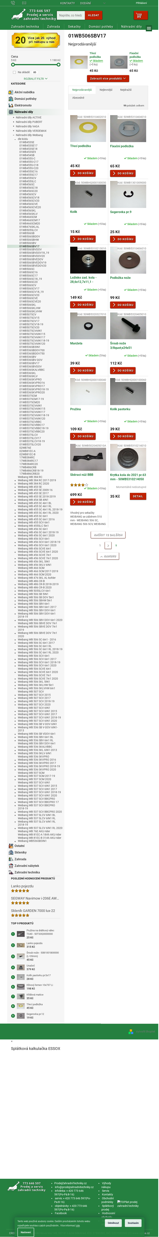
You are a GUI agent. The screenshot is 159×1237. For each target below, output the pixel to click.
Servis (105, 1190)
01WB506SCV (27, 285)
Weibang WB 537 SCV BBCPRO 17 (38, 802)
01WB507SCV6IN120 (32, 343)
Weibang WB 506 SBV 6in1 (34, 603)
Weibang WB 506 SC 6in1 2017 (36, 642)
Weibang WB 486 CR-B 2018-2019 (38, 584)
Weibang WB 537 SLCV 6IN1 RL (37, 818)
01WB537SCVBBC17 (32, 424)
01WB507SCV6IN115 (32, 334)
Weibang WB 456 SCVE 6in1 (34, 548)
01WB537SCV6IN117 (32, 411)
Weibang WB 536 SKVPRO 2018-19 (39, 766)
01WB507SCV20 (29, 327)
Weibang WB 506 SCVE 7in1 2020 (38, 678)
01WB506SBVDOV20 (32, 256)
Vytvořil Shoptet (145, 1031)
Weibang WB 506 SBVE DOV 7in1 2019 (37, 628)
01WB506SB (27, 233)
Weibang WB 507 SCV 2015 (34, 694)
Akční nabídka (25, 92)
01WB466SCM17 (29, 220)
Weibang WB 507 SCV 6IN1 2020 (37, 720)
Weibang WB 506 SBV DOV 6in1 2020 (40, 619)
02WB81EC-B (27, 454)
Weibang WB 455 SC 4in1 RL (35, 506)
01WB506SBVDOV (30, 249)
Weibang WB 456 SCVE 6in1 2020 (38, 551)
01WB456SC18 (28, 187)
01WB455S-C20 (28, 168)
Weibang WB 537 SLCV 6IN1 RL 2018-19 (37, 823)
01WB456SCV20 (29, 200)
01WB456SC (27, 184)
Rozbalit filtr (34, 78)
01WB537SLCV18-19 (32, 441)
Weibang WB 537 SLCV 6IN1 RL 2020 (40, 828)
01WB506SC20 (28, 281)
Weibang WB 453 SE (30, 486)
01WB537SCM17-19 (31, 399)
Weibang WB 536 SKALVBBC (35, 746)
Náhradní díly (24, 112)
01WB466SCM (28, 216)
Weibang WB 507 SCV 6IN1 (34, 707)
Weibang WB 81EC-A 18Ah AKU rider (39, 834)
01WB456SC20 (28, 191)
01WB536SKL (27, 373)
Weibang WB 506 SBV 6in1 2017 (37, 607)
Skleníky (21, 852)
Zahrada (20, 859)
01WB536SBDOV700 (32, 350)
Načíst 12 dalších (108, 534)
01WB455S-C (27, 158)
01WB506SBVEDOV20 (32, 265)
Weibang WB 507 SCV (31, 691)
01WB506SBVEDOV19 (32, 262)
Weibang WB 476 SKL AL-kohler (37, 577)
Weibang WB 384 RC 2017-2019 (37, 480)
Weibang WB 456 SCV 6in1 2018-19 (39, 542)
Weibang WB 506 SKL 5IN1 (34, 681)
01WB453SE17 (28, 145)
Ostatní (19, 846)
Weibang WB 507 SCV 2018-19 (36, 701)
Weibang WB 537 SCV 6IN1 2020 (37, 795)
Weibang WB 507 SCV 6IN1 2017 (37, 714)
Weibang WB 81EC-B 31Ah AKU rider (39, 837)
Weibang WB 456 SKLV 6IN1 (35, 564)
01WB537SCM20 (29, 402)
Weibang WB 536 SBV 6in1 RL (36, 740)
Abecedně (78, 97)
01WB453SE (26, 142)
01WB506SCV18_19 (31, 291)
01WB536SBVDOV (30, 366)
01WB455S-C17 (28, 161)
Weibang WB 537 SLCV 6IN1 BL (37, 815)
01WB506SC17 (28, 275)
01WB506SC (27, 269)
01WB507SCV (27, 314)
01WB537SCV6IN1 (30, 405)
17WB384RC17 (28, 460)
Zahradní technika (27, 872)
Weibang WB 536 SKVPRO (33, 756)
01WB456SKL (27, 210)
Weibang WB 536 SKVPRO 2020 (37, 769)
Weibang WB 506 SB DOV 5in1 (36, 597)
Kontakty (67, 3)
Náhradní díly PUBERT (29, 121)
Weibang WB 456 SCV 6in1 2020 (37, 545)
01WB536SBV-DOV (30, 359)
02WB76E (25, 447)
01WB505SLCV (28, 230)
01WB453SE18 (28, 148)
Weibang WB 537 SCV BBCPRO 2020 (40, 811)
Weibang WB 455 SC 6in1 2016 (36, 519)
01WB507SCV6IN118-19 (34, 340)
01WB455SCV (27, 178)
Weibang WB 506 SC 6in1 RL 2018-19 (40, 649)
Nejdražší (125, 89)
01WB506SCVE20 (30, 301)
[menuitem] (25, 27)
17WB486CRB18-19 (31, 470)
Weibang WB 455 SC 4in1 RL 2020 (38, 512)
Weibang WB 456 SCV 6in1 (34, 538)
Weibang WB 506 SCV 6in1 (34, 655)
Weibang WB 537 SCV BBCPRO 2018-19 (36, 807)
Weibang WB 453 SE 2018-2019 (37, 496)
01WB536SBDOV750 (32, 353)
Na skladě (27, 72)
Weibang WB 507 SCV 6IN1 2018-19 (39, 717)
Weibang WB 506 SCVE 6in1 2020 (38, 672)
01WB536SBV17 (29, 363)
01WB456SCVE (28, 203)
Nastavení (26, 1232)
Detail (138, 496)
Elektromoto (23, 105)
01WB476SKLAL (29, 226)
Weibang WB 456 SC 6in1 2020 (36, 535)
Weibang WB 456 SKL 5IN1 (34, 561)
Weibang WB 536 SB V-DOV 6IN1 (37, 724)
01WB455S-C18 (28, 165)
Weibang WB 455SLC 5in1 (33, 525)
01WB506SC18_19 (30, 278)
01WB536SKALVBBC (32, 369)
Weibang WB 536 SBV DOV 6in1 (37, 743)
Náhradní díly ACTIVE (28, 117)
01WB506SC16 (28, 272)
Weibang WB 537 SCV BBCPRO (36, 798)
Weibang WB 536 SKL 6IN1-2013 (37, 750)
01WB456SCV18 (29, 197)
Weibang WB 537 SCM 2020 (34, 779)
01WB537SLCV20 (30, 444)
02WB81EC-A (27, 451)
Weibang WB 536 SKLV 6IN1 (35, 753)
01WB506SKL (27, 304)
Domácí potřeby (25, 99)
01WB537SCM (28, 395)
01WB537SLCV (28, 434)
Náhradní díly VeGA (27, 126)
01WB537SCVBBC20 (32, 431)
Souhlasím (133, 1223)
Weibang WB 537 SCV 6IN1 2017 (37, 789)
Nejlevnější (106, 89)
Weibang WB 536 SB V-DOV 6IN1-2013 (38, 729)
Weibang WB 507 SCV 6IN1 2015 (37, 711)
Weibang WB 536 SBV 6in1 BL (36, 737)
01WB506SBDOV (29, 236)
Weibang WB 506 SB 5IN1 (33, 594)
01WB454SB (27, 155)
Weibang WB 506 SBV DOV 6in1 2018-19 (37, 615)
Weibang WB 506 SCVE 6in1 (34, 668)
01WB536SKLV (28, 376)
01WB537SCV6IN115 (32, 408)
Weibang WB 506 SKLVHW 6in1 (36, 688)
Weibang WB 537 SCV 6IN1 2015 (37, 785)
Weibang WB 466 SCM (31, 567)
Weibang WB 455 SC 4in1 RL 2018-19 (40, 509)
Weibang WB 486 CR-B (31, 581)
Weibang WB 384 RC (30, 477)
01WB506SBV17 (29, 246)
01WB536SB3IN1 (29, 346)
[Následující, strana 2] (108, 545)
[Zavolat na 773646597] (16, 3)
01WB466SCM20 (29, 223)
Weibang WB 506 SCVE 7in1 (34, 675)
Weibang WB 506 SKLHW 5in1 (36, 685)
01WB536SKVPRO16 (32, 382)
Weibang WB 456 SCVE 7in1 (34, 554)
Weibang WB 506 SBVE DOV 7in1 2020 (37, 634)
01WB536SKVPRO (30, 379)
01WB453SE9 (27, 151)
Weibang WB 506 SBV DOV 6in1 (37, 610)
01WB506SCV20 (29, 295)
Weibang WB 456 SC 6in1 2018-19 (38, 532)
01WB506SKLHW (29, 308)
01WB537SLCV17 (30, 438)
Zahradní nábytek (27, 866)
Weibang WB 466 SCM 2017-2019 (38, 571)
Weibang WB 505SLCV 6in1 (34, 590)
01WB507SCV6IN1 (30, 330)
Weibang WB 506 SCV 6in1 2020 (37, 665)
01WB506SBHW (29, 239)
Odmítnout (113, 1223)
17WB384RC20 (28, 464)
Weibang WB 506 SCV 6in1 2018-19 (39, 662)
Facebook (61, 1213)
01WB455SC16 (28, 171)
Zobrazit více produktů (106, 78)
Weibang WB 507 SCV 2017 (34, 697)
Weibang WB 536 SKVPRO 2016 (37, 759)
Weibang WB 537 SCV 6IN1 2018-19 (39, 792)
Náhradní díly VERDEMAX (31, 130)
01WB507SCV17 (29, 321)
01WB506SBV (27, 243)
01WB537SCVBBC (30, 421)
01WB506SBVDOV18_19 (34, 252)
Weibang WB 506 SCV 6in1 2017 (37, 659)
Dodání (85, 3)
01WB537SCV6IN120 (32, 418)
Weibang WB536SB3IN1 (32, 840)
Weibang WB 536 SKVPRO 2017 (37, 762)
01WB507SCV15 (29, 317)
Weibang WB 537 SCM (31, 772)
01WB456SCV (27, 194)
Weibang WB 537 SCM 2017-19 (36, 775)
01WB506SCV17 (29, 288)
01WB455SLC (27, 181)
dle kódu (23, 138)
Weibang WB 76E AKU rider (34, 831)
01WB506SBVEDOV (31, 259)
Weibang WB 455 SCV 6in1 (34, 522)
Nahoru (110, 556)
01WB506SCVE (28, 298)
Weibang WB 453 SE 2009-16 (35, 489)
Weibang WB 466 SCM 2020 (34, 574)
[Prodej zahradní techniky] (27, 1186)
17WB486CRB (27, 467)
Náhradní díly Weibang (29, 135)
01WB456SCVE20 (30, 207)
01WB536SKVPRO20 (32, 392)
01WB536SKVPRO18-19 (34, 389)
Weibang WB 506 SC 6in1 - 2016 (37, 639)
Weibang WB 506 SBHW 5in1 (35, 600)
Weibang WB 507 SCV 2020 (34, 704)
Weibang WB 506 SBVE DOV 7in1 (37, 623)
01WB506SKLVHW (30, 311)
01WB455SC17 (28, 174)
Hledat (93, 15)
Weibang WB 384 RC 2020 (33, 483)
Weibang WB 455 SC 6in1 (33, 516)
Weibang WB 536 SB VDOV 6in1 (37, 733)
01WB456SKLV (28, 213)
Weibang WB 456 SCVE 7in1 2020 (38, 558)
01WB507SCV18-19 (31, 324)
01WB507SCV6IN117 (32, 337)
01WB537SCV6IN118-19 (34, 415)
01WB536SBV (27, 356)
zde (78, 1225)
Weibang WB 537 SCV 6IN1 (34, 782)
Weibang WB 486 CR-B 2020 (35, 587)
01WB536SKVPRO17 (32, 386)
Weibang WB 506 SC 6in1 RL (35, 646)
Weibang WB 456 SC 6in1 (33, 529)
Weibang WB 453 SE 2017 (33, 493)
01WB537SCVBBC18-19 (33, 428)
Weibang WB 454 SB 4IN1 (33, 499)
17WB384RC (27, 457)
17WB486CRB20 (29, 473)
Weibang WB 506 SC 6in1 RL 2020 (38, 652)
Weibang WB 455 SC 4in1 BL (35, 503)
